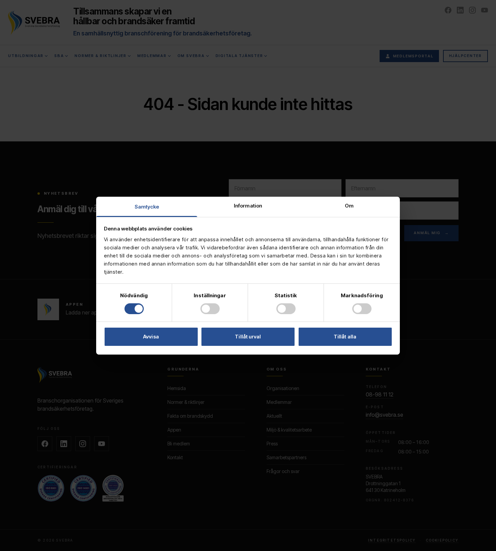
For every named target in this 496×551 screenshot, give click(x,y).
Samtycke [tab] (147, 206)
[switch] (210, 308)
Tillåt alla (345, 336)
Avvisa (151, 336)
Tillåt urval (248, 336)
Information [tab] (248, 205)
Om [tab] (349, 205)
